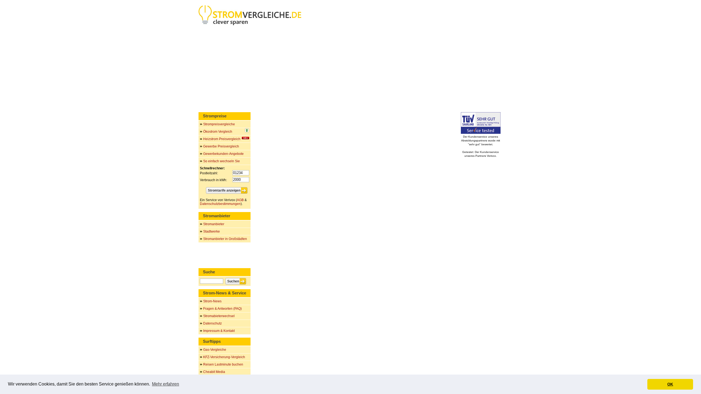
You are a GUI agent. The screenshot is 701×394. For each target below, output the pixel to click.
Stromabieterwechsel (219, 316)
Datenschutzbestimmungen (220, 204)
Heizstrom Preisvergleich (221, 139)
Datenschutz (212, 323)
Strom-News (212, 301)
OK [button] (670, 384)
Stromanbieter (213, 224)
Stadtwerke (211, 231)
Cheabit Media (214, 372)
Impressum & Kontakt (219, 331)
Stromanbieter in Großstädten (225, 239)
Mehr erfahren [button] (165, 384)
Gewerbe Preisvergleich (221, 146)
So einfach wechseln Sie (221, 161)
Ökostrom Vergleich (217, 132)
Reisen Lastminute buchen (223, 364)
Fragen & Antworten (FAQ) (222, 309)
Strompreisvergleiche (219, 124)
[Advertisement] (350, 69)
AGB (240, 200)
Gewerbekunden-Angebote (223, 154)
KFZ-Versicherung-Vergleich (224, 357)
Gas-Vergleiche (214, 350)
